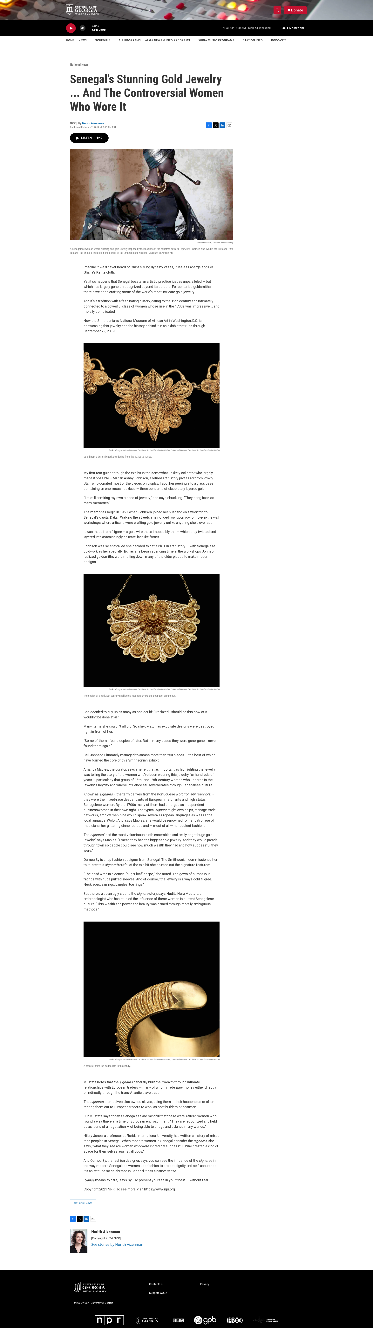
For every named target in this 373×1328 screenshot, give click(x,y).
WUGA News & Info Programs (167, 40)
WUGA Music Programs (216, 40)
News (82, 40)
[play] (71, 28)
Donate (297, 10)
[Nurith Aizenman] (78, 1241)
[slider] (88, 28)
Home (70, 40)
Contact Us (156, 1284)
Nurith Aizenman (93, 123)
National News (79, 65)
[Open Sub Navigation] (89, 40)
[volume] (82, 28)
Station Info (253, 40)
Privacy (204, 1284)
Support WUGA (158, 1293)
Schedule (102, 40)
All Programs (130, 40)
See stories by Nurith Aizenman (117, 1244)
